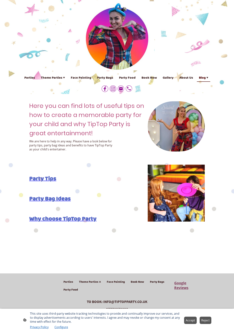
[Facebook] (105, 88)
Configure (61, 327)
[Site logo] (117, 35)
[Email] (121, 88)
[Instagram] (113, 88)
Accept (190, 320)
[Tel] (129, 88)
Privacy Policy (39, 327)
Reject (205, 320)
